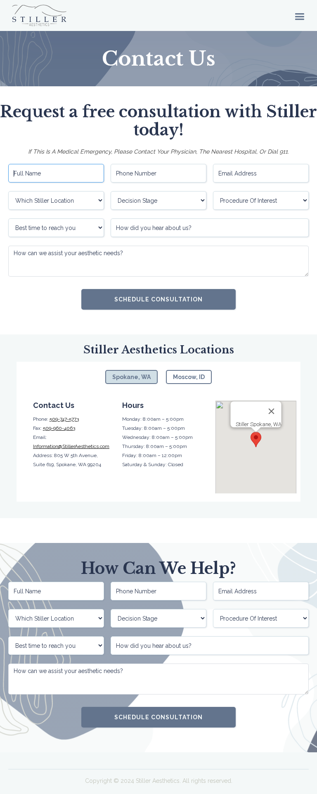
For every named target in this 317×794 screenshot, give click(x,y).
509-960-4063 (59, 428)
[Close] (271, 411)
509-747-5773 (64, 419)
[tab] (131, 377)
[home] (39, 15)
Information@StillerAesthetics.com (71, 446)
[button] (299, 15)
